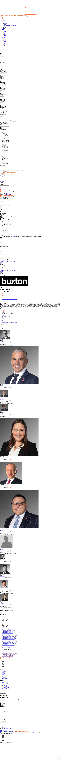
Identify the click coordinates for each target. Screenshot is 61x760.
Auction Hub (6, 21)
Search (1, 614)
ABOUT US (4, 672)
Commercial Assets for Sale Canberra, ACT (8, 647)
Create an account (3, 192)
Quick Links (4, 614)
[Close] (1, 208)
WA (4, 33)
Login (3, 36)
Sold (5, 24)
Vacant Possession (3, 112)
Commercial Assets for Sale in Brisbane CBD (9, 637)
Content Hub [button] (4, 27)
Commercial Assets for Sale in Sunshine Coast (9, 643)
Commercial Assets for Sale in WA (7, 632)
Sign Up (5, 36)
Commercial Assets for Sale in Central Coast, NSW (10, 641)
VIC (5, 39)
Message (1, 235)
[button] (3, 29)
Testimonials (4, 676)
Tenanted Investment (3, 111)
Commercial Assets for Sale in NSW (7, 629)
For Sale (5, 23)
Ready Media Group (3, 730)
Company (1, 228)
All (1, 69)
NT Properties (4, 690)
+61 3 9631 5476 (4, 727)
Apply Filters (5, 171)
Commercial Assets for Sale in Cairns (7, 642)
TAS (5, 35)
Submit (2, 238)
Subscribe (3, 722)
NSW (5, 30)
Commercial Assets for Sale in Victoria (8, 628)
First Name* (2, 214)
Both (1, 110)
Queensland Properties (5, 687)
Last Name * (2, 704)
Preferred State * (2, 706)
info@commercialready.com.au (6, 728)
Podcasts (3, 673)
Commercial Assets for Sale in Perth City (8, 639)
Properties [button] (3, 20)
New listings (6, 22)
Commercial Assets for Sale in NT (7, 633)
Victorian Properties (5, 684)
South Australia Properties (6, 688)
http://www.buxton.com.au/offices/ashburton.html (9, 299)
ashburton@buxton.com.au (6, 294)
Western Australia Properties (6, 689)
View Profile (2, 341)
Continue (2, 201)
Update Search (6, 123)
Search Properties (5, 682)
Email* (1, 216)
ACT (5, 31)
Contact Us (4, 671)
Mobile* (1, 217)
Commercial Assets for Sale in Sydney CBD (9, 636)
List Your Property (5, 683)
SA (4, 34)
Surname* (1, 215)
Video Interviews (4, 678)
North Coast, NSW (5, 644)
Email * (1, 705)
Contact (3, 28)
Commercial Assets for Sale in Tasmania (8, 634)
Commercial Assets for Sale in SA (7, 631)
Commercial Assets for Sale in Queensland (8, 630)
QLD (5, 32)
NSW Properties (4, 685)
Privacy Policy (8, 193)
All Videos (2, 181)
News (3, 674)
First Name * (2, 703)
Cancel (2, 123)
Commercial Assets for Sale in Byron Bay (8, 645)
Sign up (5, 37)
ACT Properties (4, 686)
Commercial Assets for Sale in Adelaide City (9, 638)
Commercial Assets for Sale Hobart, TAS (8, 646)
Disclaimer (4, 677)
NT (4, 45)
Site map (3, 691)
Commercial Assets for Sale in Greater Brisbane (9, 640)
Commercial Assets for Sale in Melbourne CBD (9, 635)
